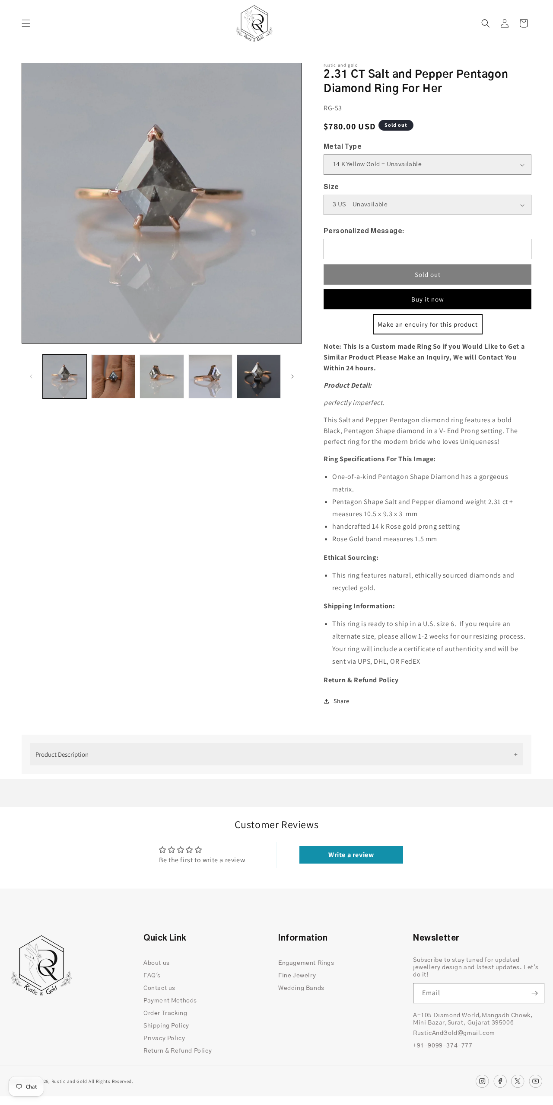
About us (156, 963)
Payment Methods (170, 1001)
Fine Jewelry (297, 976)
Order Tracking (165, 1013)
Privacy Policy (164, 1038)
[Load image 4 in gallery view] (210, 376)
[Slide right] (292, 376)
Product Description (62, 754)
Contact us (159, 988)
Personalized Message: (364, 231)
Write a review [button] (351, 854)
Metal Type (343, 146)
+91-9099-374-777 (443, 1046)
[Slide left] (31, 376)
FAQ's (152, 976)
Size (331, 186)
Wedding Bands (301, 988)
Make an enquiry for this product (428, 324)
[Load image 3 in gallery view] (162, 376)
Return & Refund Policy (177, 1051)
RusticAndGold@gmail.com (454, 1033)
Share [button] (342, 701)
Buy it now (427, 299)
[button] (25, 23)
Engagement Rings (306, 963)
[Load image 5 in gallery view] (259, 376)
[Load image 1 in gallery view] (65, 376)
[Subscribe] (534, 993)
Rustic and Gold (69, 1081)
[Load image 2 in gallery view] (113, 376)
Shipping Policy (166, 1026)
